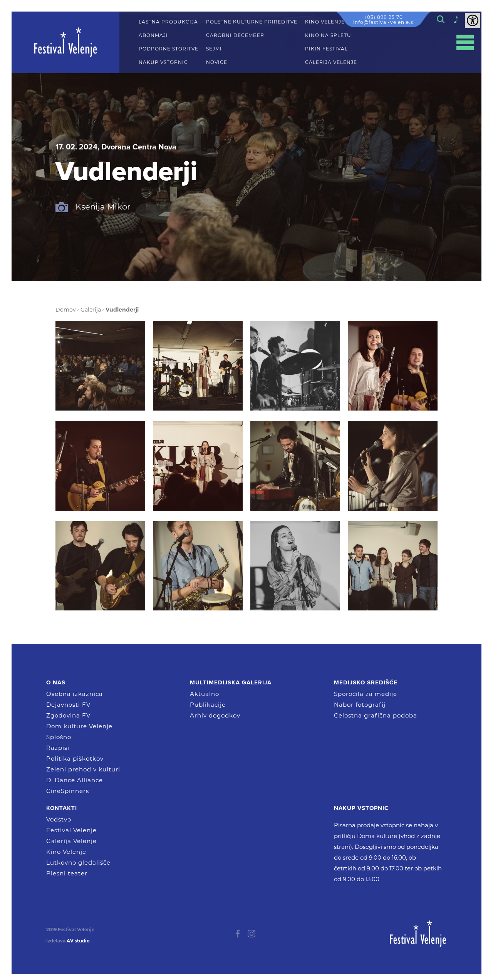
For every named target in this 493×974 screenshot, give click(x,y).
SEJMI (214, 49)
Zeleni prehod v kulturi (83, 769)
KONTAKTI (61, 808)
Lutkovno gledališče (78, 862)
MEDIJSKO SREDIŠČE (365, 682)
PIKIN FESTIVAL (326, 49)
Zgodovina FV (68, 715)
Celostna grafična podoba (375, 715)
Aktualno (204, 693)
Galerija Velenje (71, 841)
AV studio (78, 941)
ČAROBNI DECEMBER (235, 35)
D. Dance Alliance (74, 780)
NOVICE (216, 62)
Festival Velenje (71, 830)
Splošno (58, 737)
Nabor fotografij (360, 704)
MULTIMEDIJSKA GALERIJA (231, 682)
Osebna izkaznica (74, 693)
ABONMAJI (153, 35)
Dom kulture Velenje (79, 726)
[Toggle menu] (465, 42)
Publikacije (208, 704)
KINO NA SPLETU (328, 35)
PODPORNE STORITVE (168, 49)
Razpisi (57, 747)
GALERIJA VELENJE (331, 62)
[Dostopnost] (472, 20)
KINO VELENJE (325, 22)
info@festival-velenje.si (384, 22)
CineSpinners (67, 791)
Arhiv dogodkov (215, 715)
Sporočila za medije (365, 693)
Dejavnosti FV (68, 704)
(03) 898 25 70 (384, 17)
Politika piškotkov (75, 758)
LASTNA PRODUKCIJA (168, 22)
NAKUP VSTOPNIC (163, 62)
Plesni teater (66, 873)
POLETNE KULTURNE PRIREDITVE (251, 22)
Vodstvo (58, 819)
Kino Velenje (66, 851)
